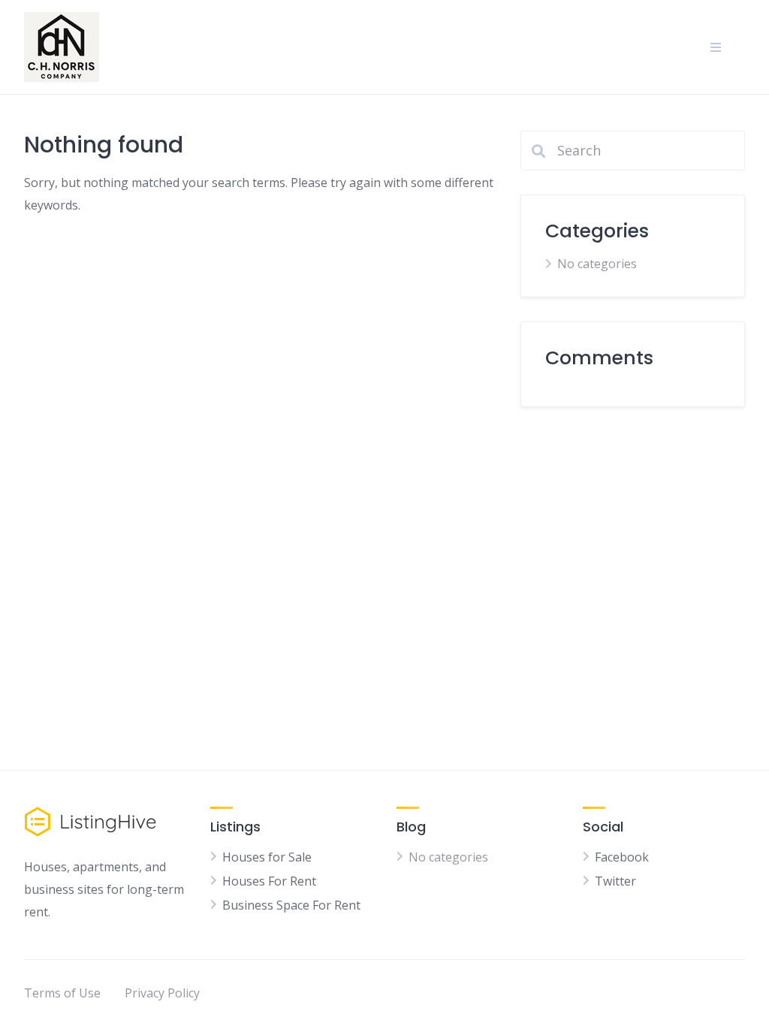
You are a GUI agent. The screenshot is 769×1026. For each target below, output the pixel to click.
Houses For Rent (269, 881)
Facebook (622, 857)
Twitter (615, 881)
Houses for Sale (267, 857)
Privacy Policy (162, 993)
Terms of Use (62, 993)
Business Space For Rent (291, 905)
